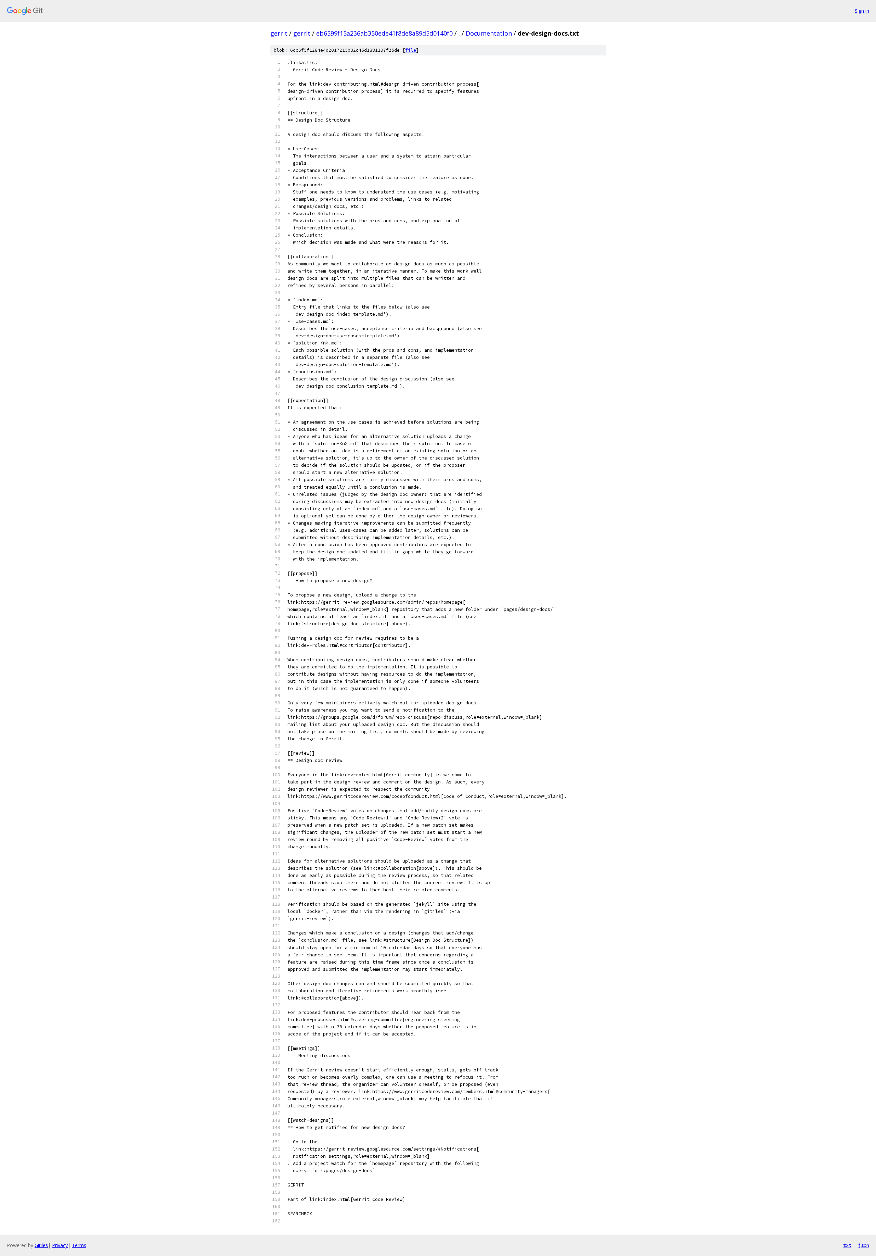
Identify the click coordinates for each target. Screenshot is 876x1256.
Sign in (862, 11)
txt (847, 1245)
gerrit (278, 33)
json (863, 1245)
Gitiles (41, 1245)
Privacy (60, 1245)
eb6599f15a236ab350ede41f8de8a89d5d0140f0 (384, 33)
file (410, 50)
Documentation (489, 33)
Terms (79, 1245)
